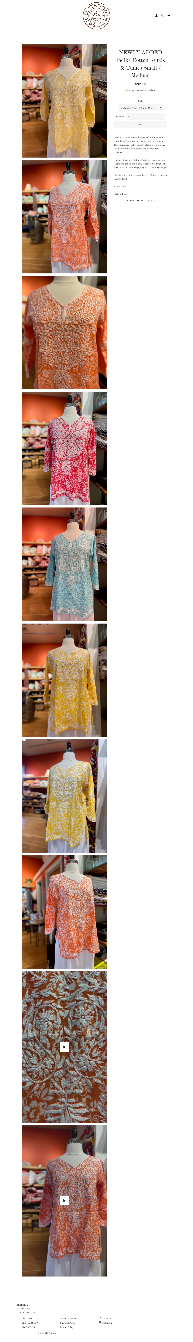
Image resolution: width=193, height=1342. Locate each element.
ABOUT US (27, 1318)
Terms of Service (68, 1318)
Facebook (106, 1318)
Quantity (120, 116)
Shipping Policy (67, 1322)
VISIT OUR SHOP (30, 1322)
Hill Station (50, 1333)
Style (140, 101)
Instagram (107, 1322)
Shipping (129, 90)
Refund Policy (66, 1327)
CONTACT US (28, 1327)
